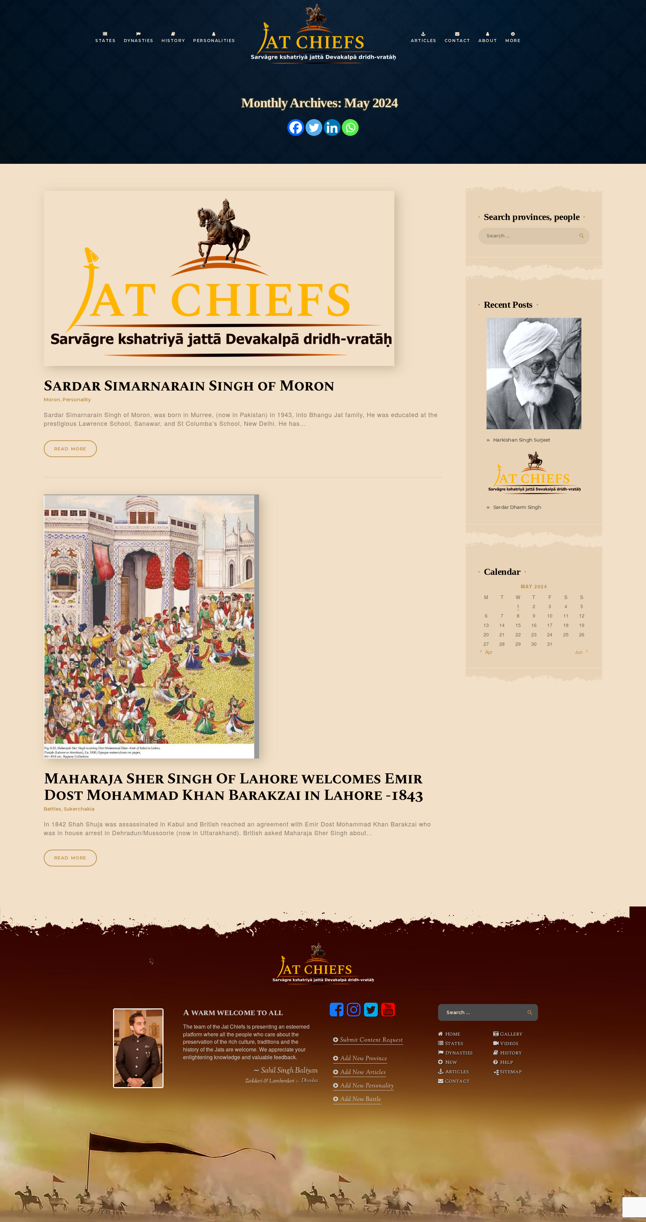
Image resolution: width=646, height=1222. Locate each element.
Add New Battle (359, 1100)
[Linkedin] (332, 127)
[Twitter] (314, 127)
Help (506, 1062)
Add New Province (362, 1059)
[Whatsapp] (350, 127)
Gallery (511, 1034)
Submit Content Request (370, 1040)
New (451, 1062)
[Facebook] (295, 127)
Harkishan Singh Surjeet (521, 440)
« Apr (487, 652)
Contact (457, 1081)
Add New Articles (362, 1073)
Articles (457, 1072)
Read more (70, 448)
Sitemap (511, 1072)
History (511, 1053)
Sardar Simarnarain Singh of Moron (189, 386)
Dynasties (459, 1053)
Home (452, 1034)
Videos (509, 1043)
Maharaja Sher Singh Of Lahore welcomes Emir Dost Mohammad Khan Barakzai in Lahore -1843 (233, 787)
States (454, 1043)
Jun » (581, 652)
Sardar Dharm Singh (517, 507)
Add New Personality (366, 1086)
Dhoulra (309, 1081)
